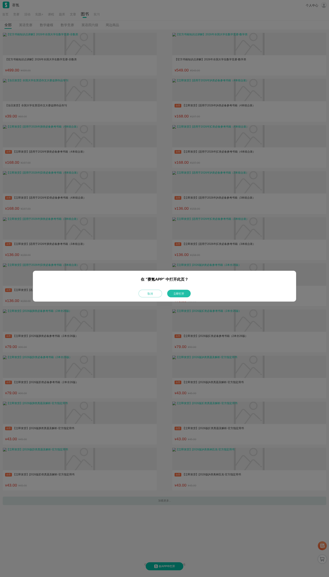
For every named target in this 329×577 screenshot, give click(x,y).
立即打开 (178, 293)
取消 (150, 293)
